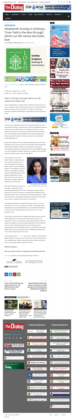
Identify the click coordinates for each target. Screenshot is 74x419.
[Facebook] (58, 2)
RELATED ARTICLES (10, 297)
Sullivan (7, 255)
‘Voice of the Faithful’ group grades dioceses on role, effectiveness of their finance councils (14, 286)
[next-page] (46, 297)
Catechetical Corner (13, 22)
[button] (68, 17)
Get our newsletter (33, 2)
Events (30, 14)
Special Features (38, 14)
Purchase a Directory (44, 2)
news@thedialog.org (16, 334)
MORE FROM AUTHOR (23, 297)
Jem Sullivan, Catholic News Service (14, 42)
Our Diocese (15, 14)
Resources (57, 14)
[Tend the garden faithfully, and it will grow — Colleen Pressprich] (11, 305)
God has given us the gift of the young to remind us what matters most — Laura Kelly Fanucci (25, 314)
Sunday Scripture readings (12, 84)
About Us (48, 14)
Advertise (8, 18)
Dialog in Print (22, 2)
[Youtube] (70, 2)
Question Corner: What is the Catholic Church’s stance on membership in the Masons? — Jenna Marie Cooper (40, 314)
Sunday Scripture (13, 266)
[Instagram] (61, 2)
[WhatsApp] (19, 274)
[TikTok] (64, 2)
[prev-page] (44, 297)
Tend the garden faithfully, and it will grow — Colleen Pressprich (10, 313)
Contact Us (63, 414)
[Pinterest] (14, 274)
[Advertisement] (60, 192)
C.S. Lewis (21, 236)
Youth (23, 14)
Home (6, 14)
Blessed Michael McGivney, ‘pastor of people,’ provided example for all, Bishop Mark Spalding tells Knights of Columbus (37, 287)
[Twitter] (67, 2)
